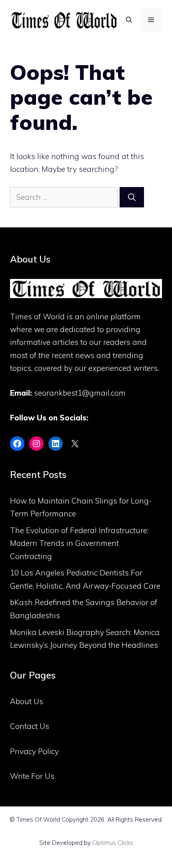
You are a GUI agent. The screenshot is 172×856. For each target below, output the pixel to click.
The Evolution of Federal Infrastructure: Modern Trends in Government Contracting (79, 543)
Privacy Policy (34, 751)
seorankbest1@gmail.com (80, 393)
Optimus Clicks (112, 842)
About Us (26, 701)
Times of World (37, 316)
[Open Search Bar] (129, 20)
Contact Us (29, 726)
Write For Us (32, 776)
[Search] (132, 197)
